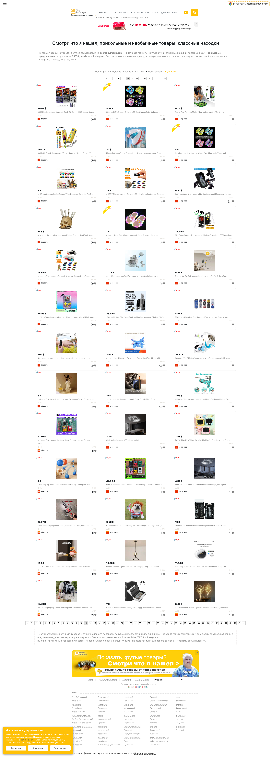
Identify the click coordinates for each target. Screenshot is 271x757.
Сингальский (155, 708)
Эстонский (180, 726)
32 (172, 623)
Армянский (76, 730)
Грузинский (102, 708)
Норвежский (129, 723)
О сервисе (126, 679)
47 (145, 79)
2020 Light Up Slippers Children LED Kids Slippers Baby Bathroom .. (132, 112)
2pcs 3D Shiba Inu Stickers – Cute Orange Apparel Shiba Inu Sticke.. (64, 567)
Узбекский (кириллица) (159, 737)
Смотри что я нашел (108, 679)
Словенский (155, 715)
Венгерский (77, 745)
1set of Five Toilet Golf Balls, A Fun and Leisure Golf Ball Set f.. (199, 112)
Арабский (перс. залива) (82, 726)
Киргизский (103, 737)
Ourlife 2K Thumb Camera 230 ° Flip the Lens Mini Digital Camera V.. (64, 153)
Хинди (178, 712)
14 (132, 79)
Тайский (153, 726)
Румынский (128, 745)
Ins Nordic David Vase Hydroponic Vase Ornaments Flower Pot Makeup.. (66, 399)
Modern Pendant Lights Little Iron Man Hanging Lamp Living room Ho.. (133, 567)
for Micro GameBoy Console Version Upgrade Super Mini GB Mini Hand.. (66, 317)
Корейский (128, 697)
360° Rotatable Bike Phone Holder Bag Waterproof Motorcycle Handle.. (203, 194)
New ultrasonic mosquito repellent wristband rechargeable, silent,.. (64, 358)
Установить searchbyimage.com (250, 3)
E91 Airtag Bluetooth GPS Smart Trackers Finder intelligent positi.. (201, 567)
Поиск (90, 679)
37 (194, 623)
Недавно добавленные (124, 71)
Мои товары (155, 71)
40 (208, 623)
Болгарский (77, 737)
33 (176, 623)
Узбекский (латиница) (159, 741)
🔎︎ (165, 79)
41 (212, 623)
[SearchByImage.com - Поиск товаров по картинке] (78, 11)
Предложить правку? (145, 753)
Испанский (102, 726)
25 (140, 623)
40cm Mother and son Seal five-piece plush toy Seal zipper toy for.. (132, 276)
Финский (179, 704)
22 (126, 623)
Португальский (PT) (132, 737)
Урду (178, 697)
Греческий (102, 704)
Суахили (153, 719)
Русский (153, 697)
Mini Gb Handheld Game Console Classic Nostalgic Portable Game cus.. (134, 485)
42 (217, 623)
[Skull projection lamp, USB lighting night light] (135, 424)
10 (72, 623)
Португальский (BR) (132, 734)
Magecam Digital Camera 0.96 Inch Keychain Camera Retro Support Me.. (66, 276)
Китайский (102, 741)
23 (131, 623)
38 (199, 623)
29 (158, 623)
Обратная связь (142, 679)
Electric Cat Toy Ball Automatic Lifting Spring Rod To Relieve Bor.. (201, 276)
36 (190, 623)
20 (117, 623)
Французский (181, 708)
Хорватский (180, 715)
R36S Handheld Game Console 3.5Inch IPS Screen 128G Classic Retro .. (66, 112)
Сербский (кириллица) (159, 701)
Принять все (60, 748)
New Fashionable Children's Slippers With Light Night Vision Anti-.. (201, 153)
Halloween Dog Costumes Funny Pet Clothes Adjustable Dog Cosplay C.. (135, 525)
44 (226, 623)
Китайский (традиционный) (109, 745)
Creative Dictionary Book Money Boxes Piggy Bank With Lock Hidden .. (134, 608)
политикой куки (28, 740)
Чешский (179, 719)
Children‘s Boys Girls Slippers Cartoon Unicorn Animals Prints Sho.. (132, 235)
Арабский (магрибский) (81, 723)
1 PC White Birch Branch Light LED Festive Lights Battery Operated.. (202, 608)
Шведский (180, 723)
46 (235, 623)
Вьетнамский (103, 697)
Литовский (128, 704)
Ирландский (103, 723)
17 (104, 623)
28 (154, 623)
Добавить (172, 71)
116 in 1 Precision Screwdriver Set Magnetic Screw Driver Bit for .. (201, 525)
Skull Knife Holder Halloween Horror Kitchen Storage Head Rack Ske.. (65, 235)
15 (137, 79)
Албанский (76, 701)
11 (119, 79)
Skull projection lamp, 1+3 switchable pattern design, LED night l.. (201, 485)
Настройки (16, 748)
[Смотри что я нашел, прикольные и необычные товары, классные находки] (135, 663)
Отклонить (38, 748)
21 (122, 623)
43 (221, 623)
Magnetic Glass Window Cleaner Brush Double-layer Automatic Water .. (134, 153)
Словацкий (154, 712)
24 (135, 623)
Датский (101, 712)
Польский (128, 730)
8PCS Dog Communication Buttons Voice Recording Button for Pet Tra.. (65, 194)
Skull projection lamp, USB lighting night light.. (124, 440)
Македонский (129, 708)
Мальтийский (129, 715)
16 (99, 623)
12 (123, 79)
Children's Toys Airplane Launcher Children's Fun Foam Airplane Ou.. (202, 399)
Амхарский (76, 704)
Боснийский (77, 741)
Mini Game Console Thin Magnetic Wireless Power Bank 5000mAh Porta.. (204, 235)
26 (145, 623)
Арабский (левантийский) (82, 719)
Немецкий (128, 719)
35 (185, 623)
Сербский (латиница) (158, 704)
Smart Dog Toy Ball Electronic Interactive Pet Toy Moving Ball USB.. (64, 485)
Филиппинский (182, 701)
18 (108, 623)
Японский (180, 730)
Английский (77, 708)
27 (149, 623)
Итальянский (103, 730)
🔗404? (39, 85)
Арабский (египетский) (81, 715)
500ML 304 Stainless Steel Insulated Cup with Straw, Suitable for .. (201, 317)
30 (163, 623)
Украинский (154, 745)
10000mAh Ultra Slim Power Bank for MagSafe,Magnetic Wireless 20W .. (135, 317)
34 (181, 623)
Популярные (102, 71)
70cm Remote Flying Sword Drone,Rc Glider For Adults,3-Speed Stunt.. (65, 525)
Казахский (102, 734)
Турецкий (154, 734)
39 (203, 623)
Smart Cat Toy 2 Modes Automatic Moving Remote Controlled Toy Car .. (203, 358)
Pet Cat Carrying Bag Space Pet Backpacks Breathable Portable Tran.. (65, 608)
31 (167, 623)
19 (113, 623)
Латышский (128, 701)
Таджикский (155, 723)
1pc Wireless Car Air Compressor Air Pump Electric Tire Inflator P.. (132, 399)
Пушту (126, 741)
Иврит (100, 715)
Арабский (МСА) (78, 712)
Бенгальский (77, 734)
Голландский (103, 701)
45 (230, 623)
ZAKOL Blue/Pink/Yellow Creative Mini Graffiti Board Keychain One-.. (202, 440)
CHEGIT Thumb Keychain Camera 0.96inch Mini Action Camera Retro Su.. (135, 194)
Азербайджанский (79, 697)
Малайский (128, 712)
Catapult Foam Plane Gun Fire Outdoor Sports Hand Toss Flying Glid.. (133, 358)
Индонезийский (104, 719)
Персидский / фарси (132, 726)
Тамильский (155, 730)
